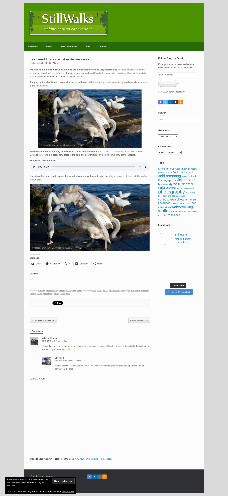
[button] (90, 217)
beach (185, 168)
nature (39, 293)
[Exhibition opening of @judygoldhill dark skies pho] (183, 264)
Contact (102, 46)
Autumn (178, 168)
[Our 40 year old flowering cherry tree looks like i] (183, 251)
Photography (71, 290)
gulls (128, 290)
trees (193, 203)
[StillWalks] (68, 23)
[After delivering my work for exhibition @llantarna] (194, 277)
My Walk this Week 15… (44, 320)
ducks (105, 290)
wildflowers (193, 211)
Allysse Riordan (49, 338)
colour (176, 172)
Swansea (164, 203)
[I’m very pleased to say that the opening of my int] (194, 257)
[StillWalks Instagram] (99, 476)
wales (176, 206)
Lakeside (145, 290)
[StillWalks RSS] (180, 102)
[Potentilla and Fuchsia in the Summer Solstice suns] (183, 277)
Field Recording (52, 290)
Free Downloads (68, 46)
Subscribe (168, 83)
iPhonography (165, 180)
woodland (174, 215)
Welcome (33, 46)
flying (123, 290)
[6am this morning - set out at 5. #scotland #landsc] (183, 270)
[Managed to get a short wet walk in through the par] (173, 264)
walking (187, 206)
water (68, 293)
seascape (180, 195)
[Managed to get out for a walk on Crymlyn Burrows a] (173, 277)
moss (165, 184)
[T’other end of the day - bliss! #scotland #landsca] (173, 270)
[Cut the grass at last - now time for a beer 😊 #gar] (194, 270)
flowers (184, 176)
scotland (167, 195)
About (49, 46)
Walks (79, 290)
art (172, 168)
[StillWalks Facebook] (160, 102)
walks (62, 293)
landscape (187, 179)
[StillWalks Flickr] (175, 102)
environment (187, 172)
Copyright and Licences (42, 476)
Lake (176, 180)
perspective (189, 188)
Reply (65, 340)
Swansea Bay (176, 203)
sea (174, 195)
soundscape (166, 199)
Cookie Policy (68, 491)
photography (48, 293)
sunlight (192, 199)
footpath (192, 176)
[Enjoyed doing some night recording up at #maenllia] (162, 270)
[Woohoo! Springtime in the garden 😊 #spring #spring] (162, 257)
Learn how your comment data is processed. (90, 458)
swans (56, 293)
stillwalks (181, 199)
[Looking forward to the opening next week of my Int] (162, 264)
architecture (164, 168)
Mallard (33, 293)
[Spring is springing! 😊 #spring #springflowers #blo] (162, 277)
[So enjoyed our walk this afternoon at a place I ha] (173, 257)
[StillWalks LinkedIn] (170, 102)
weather (182, 211)
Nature (62, 290)
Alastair (56, 62)
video (168, 207)
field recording (114, 290)
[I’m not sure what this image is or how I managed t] (194, 264)
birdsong (41, 290)
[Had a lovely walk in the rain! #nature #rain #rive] (173, 251)
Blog (87, 46)
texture (186, 203)
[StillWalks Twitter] (165, 102)
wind (160, 215)
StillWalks (59, 357)
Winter (165, 215)
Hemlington (135, 290)
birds (94, 290)
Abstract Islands (139, 320)
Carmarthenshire (165, 172)
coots (99, 290)
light (160, 184)
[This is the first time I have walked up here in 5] (162, 251)
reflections (190, 192)
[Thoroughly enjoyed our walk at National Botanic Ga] (194, 251)
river (160, 195)
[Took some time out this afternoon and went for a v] (183, 257)
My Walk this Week (181, 184)
